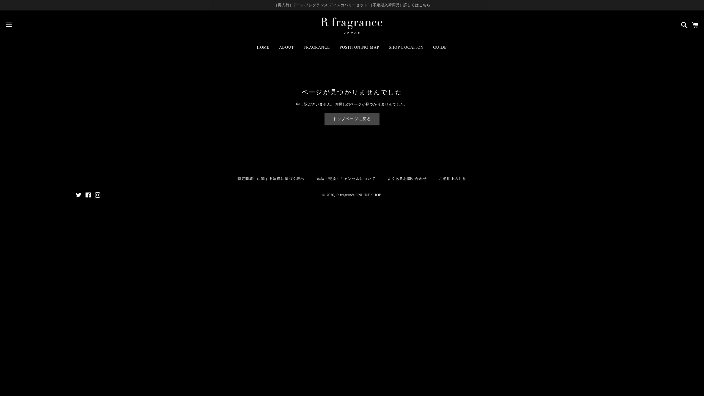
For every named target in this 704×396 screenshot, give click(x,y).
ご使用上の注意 (452, 179)
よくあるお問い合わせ (407, 179)
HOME (263, 47)
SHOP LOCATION (406, 47)
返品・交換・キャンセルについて (346, 179)
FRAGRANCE (317, 47)
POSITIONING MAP (360, 47)
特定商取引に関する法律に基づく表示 (271, 179)
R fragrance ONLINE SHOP (358, 195)
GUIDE (440, 47)
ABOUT (286, 47)
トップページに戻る (352, 119)
